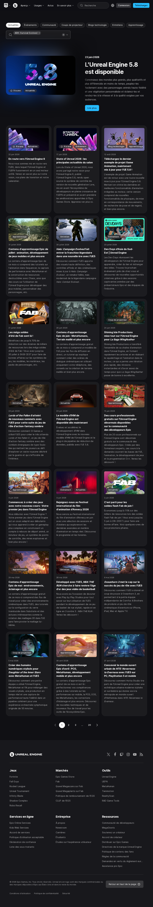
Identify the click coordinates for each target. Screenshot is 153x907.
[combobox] (37, 36)
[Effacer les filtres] (63, 34)
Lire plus (92, 108)
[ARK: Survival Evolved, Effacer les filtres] (39, 33)
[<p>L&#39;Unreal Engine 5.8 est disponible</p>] (76, 83)
